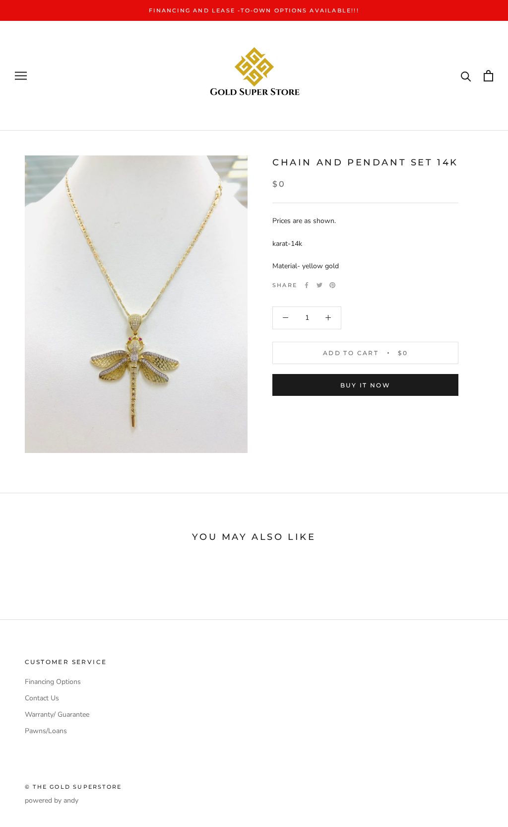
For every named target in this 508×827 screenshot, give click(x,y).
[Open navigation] (21, 76)
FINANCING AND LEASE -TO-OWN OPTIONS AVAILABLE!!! (254, 10)
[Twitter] (319, 285)
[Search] (466, 76)
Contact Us (42, 698)
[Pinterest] (332, 285)
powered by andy (51, 800)
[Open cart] (488, 75)
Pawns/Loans (46, 731)
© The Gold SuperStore (73, 786)
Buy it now (365, 385)
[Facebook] (307, 285)
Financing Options (53, 681)
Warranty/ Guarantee (57, 714)
